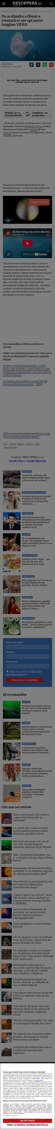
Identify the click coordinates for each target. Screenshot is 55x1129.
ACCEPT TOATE (27, 1120)
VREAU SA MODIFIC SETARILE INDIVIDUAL (27, 1124)
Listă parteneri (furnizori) (10, 1115)
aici (18, 1091)
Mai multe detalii (38, 1080)
